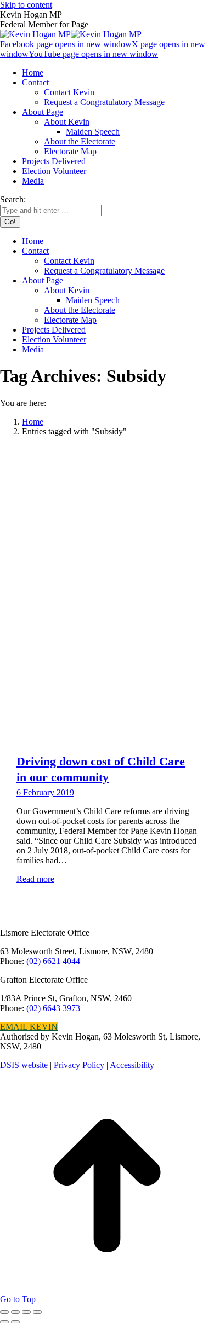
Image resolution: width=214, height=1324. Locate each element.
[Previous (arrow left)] (4, 1321)
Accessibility (132, 1065)
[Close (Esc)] (4, 1312)
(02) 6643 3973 (53, 1008)
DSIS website (24, 1065)
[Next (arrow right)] (15, 1321)
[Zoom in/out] (37, 1312)
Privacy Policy (79, 1065)
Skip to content (26, 4)
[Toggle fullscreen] (26, 1312)
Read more (35, 879)
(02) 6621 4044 (53, 961)
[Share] (15, 1312)
